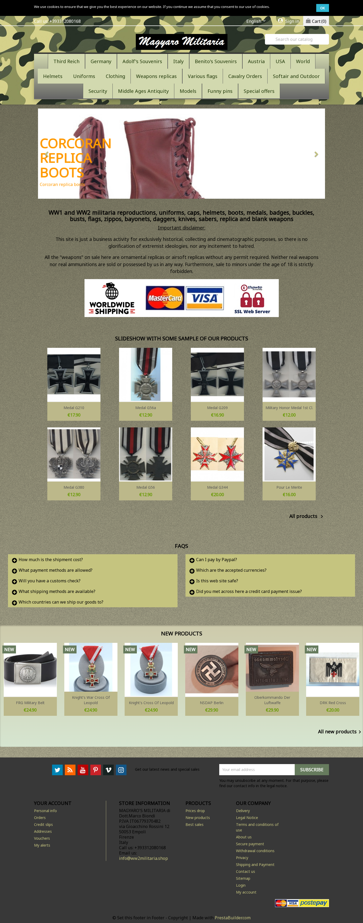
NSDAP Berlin (211, 702)
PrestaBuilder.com (233, 918)
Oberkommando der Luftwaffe (272, 700)
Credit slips (43, 824)
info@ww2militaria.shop (143, 858)
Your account (52, 803)
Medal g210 (74, 407)
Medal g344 (217, 487)
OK (322, 8)
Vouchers (42, 838)
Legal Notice (247, 817)
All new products (340, 732)
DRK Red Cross (333, 702)
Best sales (194, 824)
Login (241, 885)
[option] (181, 154)
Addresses (43, 831)
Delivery (243, 810)
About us (244, 836)
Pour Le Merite (289, 487)
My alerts (42, 845)
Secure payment (250, 843)
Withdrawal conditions (255, 850)
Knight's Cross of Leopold (151, 702)
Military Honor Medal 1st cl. (289, 407)
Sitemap (243, 878)
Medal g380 (74, 487)
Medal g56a (145, 407)
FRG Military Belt (30, 702)
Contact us (245, 871)
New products (197, 817)
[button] (59, 154)
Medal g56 (145, 487)
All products (307, 516)
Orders (40, 817)
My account (246, 892)
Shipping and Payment (255, 864)
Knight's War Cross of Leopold (91, 700)
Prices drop (195, 810)
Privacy (242, 857)
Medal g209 (217, 407)
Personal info (45, 810)
